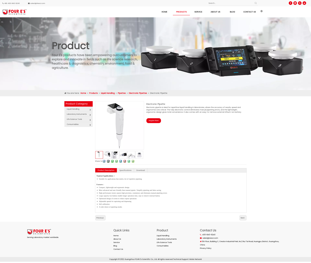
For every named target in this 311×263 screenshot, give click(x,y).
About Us (117, 239)
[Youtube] (304, 3)
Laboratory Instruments (167, 239)
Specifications (125, 170)
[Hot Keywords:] (256, 3)
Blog (115, 246)
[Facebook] (290, 3)
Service (116, 242)
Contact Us (118, 249)
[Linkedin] (295, 3)
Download (140, 170)
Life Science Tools (164, 242)
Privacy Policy (205, 248)
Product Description (106, 170)
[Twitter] (300, 3)
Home (116, 235)
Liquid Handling (163, 235)
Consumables (162, 246)
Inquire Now (154, 120)
